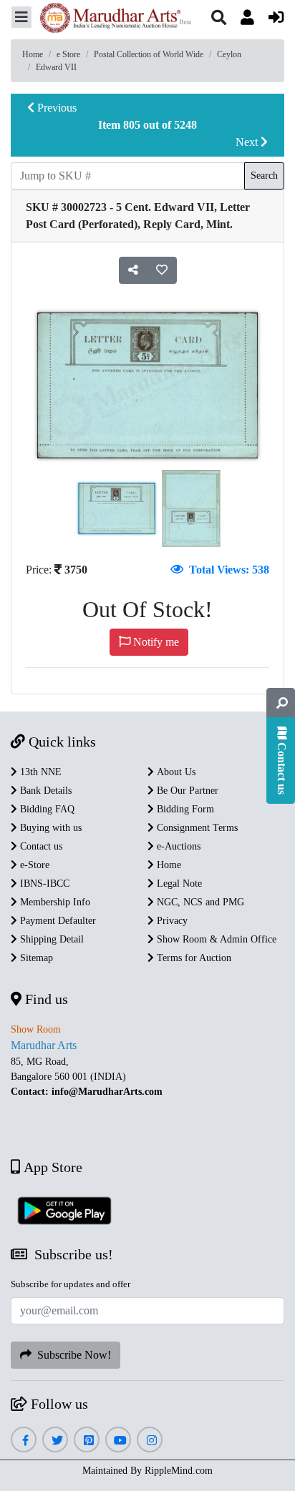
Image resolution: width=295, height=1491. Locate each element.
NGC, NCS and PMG (199, 902)
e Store (68, 54)
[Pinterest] (87, 1441)
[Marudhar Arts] (111, 19)
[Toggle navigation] (21, 17)
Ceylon (229, 54)
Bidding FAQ (45, 809)
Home (32, 54)
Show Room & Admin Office (215, 939)
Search (264, 175)
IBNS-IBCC (43, 883)
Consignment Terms (196, 827)
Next (248, 142)
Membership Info (53, 902)
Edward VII (56, 67)
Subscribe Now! (71, 1355)
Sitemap (35, 958)
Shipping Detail (50, 939)
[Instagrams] (150, 1441)
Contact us (39, 846)
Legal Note (178, 883)
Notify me (154, 642)
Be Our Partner (186, 790)
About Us (174, 772)
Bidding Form (184, 809)
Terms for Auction (192, 958)
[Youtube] (118, 1441)
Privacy (171, 920)
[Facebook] (24, 1441)
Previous (55, 108)
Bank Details (44, 790)
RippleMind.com (179, 1470)
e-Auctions (177, 846)
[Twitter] (55, 1441)
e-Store (33, 865)
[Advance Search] (280, 703)
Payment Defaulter (56, 920)
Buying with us (49, 827)
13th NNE (39, 772)
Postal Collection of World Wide (148, 54)
